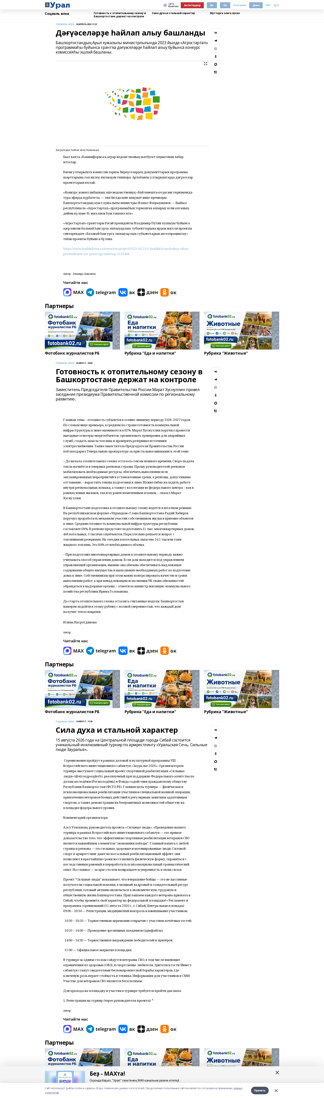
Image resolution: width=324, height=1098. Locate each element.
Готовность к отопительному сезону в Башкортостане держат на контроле (120, 15)
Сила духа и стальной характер (173, 13)
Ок (225, 5)
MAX (268, 5)
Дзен (256, 5)
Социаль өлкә (57, 14)
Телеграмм (239, 5)
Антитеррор (192, 5)
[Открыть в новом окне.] (73, 292)
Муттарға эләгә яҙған (225, 13)
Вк (211, 5)
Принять (260, 1090)
